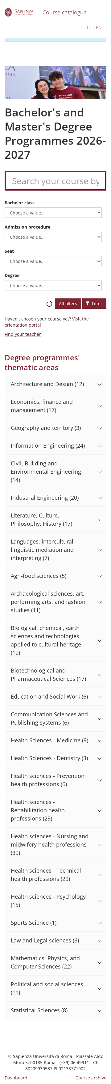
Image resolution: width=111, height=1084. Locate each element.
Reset (49, 301)
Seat (9, 251)
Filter (96, 303)
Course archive (91, 1078)
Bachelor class (20, 203)
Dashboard (16, 1078)
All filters (68, 303)
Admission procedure (27, 227)
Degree (12, 275)
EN (99, 27)
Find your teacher (23, 334)
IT (88, 27)
